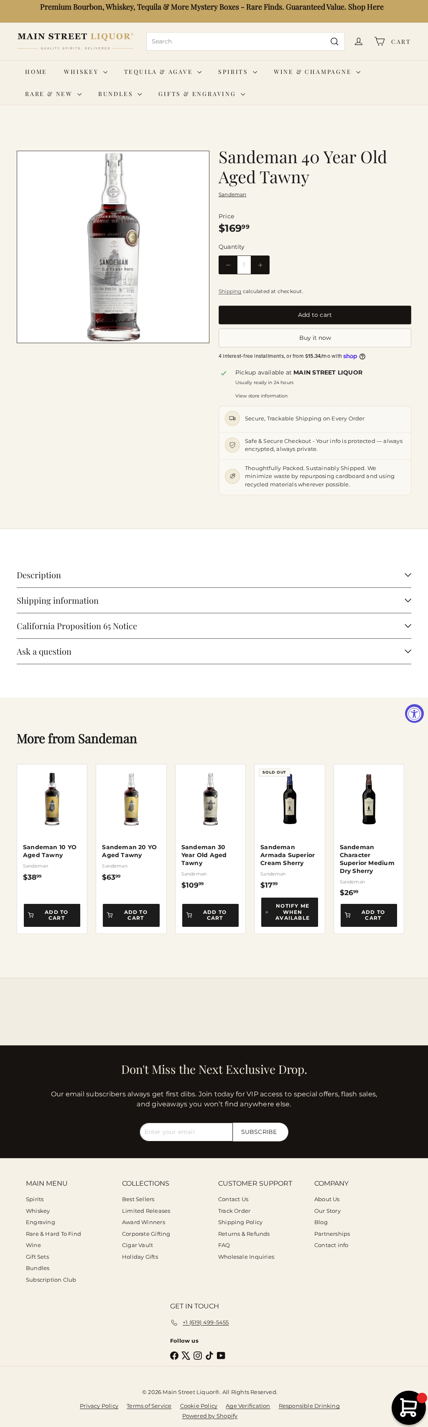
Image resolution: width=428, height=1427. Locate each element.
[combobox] (245, 41)
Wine (33, 1245)
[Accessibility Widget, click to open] (414, 713)
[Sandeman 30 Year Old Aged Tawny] (210, 826)
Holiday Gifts (140, 1256)
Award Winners (143, 1222)
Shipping (230, 291)
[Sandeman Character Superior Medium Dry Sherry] (369, 830)
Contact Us (233, 1199)
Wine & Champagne (314, 72)
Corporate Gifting (146, 1233)
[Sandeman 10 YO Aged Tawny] (52, 822)
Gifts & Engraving (198, 94)
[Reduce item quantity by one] (228, 265)
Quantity (232, 246)
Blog (321, 1222)
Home (36, 72)
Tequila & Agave (160, 72)
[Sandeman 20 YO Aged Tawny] (131, 822)
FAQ (224, 1245)
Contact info (331, 1245)
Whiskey (82, 72)
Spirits (234, 72)
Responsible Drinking (309, 1405)
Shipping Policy (240, 1222)
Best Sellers (138, 1199)
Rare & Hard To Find (53, 1233)
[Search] (334, 41)
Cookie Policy (199, 1405)
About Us (327, 1199)
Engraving (40, 1222)
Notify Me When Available (292, 912)
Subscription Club (51, 1279)
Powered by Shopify (210, 1415)
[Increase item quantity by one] (260, 265)
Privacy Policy (99, 1405)
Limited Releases (146, 1210)
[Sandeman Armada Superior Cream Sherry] (289, 826)
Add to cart (56, 915)
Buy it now (315, 338)
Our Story (327, 1210)
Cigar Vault (137, 1245)
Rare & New (50, 94)
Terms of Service (149, 1405)
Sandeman (107, 738)
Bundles (116, 94)
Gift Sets (37, 1256)
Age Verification (248, 1405)
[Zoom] (113, 247)
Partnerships (332, 1233)
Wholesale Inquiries (246, 1256)
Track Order (234, 1210)
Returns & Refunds (244, 1233)
